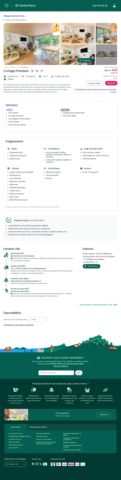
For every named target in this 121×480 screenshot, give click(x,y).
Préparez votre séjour (44, 439)
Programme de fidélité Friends (19, 436)
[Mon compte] (114, 6)
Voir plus (113, 92)
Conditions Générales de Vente (72, 434)
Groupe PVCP (13, 448)
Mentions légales (69, 442)
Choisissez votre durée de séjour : (16, 319)
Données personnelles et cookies (72, 446)
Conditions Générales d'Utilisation (71, 439)
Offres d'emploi (14, 442)
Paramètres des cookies (72, 450)
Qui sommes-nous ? (16, 433)
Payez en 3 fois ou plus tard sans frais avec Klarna (46, 443)
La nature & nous (15, 439)
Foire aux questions (43, 433)
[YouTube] (45, 464)
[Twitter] (40, 464)
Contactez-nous (42, 436)
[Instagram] (36, 464)
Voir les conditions (60, 366)
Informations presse (16, 445)
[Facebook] (33, 464)
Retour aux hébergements (16, 20)
